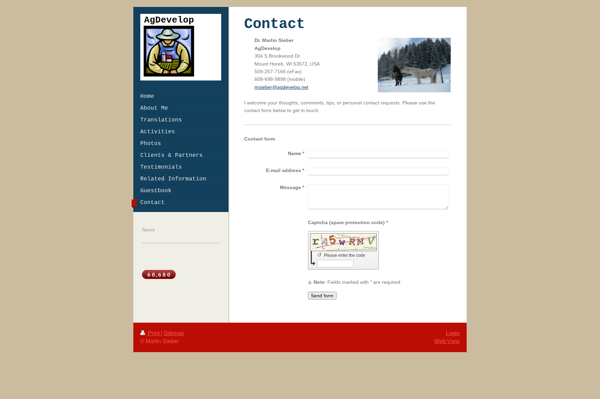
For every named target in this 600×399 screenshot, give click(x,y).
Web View (447, 341)
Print (154, 333)
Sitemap (174, 333)
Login (453, 333)
